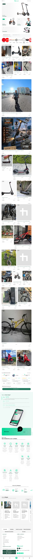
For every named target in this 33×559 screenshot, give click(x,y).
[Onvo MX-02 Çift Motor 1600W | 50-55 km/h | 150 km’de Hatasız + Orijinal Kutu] (16, 133)
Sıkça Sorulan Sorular (6, 542)
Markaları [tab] (7, 36)
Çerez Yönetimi (20, 538)
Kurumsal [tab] (5, 529)
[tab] (16, 398)
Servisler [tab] (23, 531)
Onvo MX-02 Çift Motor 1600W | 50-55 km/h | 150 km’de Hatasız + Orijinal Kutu (13, 150)
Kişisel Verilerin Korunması (21, 537)
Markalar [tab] (12, 529)
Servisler (4, 537)
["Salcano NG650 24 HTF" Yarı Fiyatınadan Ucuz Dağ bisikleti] (22, 235)
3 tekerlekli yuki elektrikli (5, 239)
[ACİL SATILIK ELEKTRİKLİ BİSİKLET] (7, 276)
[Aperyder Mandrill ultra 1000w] (17, 276)
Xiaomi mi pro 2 (26, 71)
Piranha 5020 (4, 167)
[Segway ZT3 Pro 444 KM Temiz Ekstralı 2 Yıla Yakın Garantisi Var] (22, 165)
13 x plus (24, 57)
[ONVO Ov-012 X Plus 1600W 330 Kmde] (24, 189)
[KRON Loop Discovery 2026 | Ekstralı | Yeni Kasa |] (9, 258)
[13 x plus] (26, 51)
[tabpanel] (16, 544)
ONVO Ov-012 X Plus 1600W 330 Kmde (22, 197)
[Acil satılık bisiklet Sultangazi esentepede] (9, 212)
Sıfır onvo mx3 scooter (15, 57)
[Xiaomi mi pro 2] (27, 66)
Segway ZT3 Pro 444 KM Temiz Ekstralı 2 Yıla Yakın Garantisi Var (22, 176)
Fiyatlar (4, 538)
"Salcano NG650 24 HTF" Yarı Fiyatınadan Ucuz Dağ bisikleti (23, 245)
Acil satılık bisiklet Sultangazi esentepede (7, 221)
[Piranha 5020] (7, 160)
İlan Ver (24, 431)
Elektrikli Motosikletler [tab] (9, 531)
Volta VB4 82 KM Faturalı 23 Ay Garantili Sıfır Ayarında (9, 305)
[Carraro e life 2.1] (27, 275)
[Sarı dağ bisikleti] (16, 326)
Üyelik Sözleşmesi (20, 536)
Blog (3, 543)
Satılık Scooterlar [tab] (19, 529)
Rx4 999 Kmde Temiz (17, 71)
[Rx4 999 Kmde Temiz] (18, 66)
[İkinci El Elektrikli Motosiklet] (24, 358)
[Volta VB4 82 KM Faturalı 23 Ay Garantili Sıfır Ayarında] (9, 295)
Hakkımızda (4, 536)
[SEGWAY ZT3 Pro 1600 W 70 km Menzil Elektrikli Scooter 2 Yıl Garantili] (16, 95)
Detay (4, 383)
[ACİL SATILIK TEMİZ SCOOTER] (6, 51)
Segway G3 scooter (5, 197)
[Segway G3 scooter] (9, 189)
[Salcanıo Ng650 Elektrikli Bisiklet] (24, 294)
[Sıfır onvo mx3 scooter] (16, 51)
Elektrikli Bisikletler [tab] (27, 529)
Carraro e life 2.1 (25, 281)
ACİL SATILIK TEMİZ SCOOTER (6, 57)
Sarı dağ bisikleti (4, 343)
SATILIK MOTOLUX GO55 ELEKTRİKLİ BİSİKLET (23, 221)
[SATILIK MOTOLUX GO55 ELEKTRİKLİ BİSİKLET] (24, 212)
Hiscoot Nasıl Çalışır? (6, 541)
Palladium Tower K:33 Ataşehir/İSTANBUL (24, 550)
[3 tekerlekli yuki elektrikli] (7, 231)
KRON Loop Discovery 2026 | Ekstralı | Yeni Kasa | (8, 266)
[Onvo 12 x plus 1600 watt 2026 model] (7, 67)
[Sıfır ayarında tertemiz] (9, 358)
